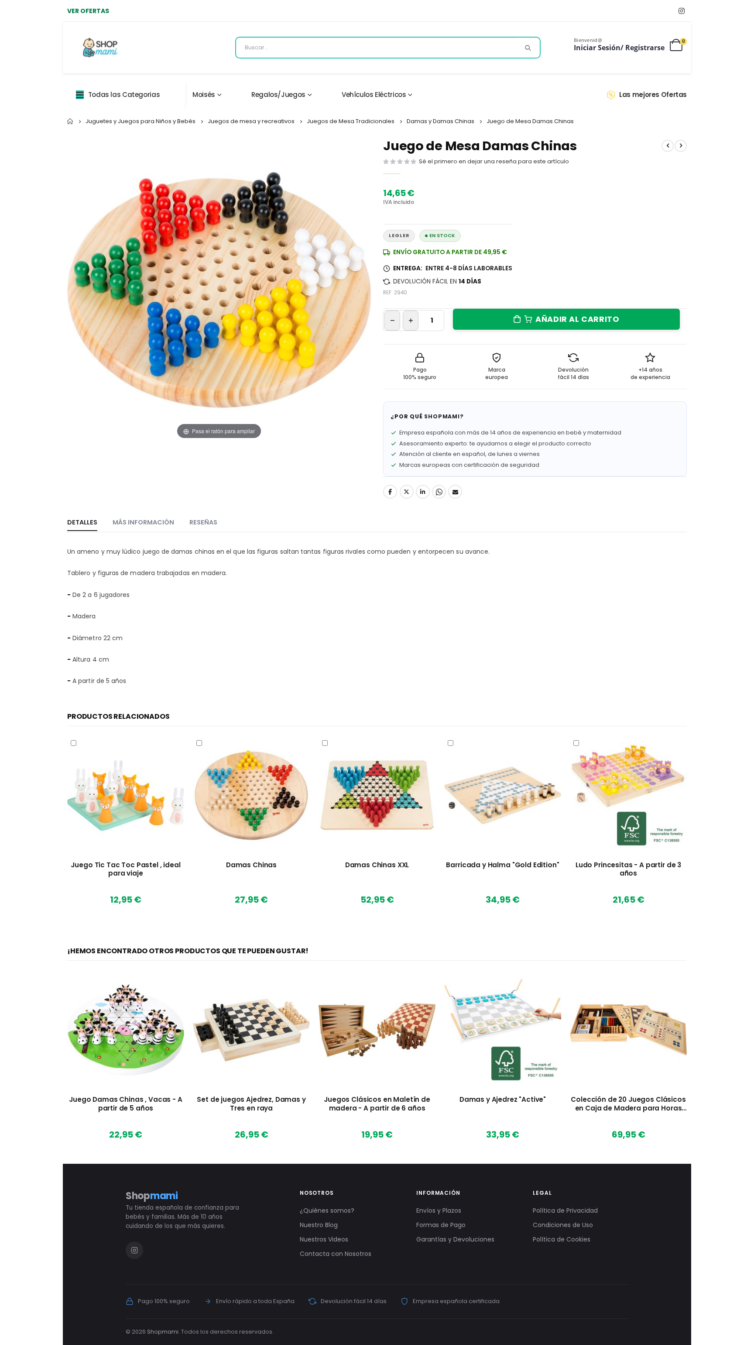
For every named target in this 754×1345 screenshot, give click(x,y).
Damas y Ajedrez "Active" (502, 1099)
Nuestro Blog (319, 1225)
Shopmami (162, 1331)
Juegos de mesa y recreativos (251, 121)
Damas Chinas (251, 865)
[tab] (82, 522)
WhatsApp (439, 492)
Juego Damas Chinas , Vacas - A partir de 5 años (125, 1104)
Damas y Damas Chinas (440, 121)
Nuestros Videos (324, 1239)
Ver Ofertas (88, 11)
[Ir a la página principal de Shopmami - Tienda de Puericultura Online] (100, 47)
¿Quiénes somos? (327, 1210)
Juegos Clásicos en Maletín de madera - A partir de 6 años (377, 1104)
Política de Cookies (561, 1239)
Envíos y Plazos (438, 1210)
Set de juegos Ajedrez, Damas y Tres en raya (251, 1104)
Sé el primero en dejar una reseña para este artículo (494, 161)
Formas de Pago (441, 1225)
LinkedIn (423, 492)
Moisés (203, 94)
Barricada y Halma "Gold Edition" (502, 865)
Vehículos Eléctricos (374, 94)
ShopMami (441, 416)
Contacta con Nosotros (335, 1253)
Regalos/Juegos (278, 94)
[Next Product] (681, 146)
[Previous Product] (667, 146)
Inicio (70, 121)
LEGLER (399, 235)
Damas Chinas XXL (377, 865)
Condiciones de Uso (563, 1225)
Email (455, 492)
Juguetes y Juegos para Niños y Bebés (140, 121)
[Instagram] (681, 10)
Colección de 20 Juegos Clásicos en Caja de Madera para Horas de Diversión (628, 1104)
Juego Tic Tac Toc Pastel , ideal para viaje (125, 869)
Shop (152, 1196)
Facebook (390, 492)
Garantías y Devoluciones (455, 1239)
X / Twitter (407, 492)
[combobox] (388, 48)
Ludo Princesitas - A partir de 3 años (628, 869)
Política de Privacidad (565, 1210)
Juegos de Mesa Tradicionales (350, 121)
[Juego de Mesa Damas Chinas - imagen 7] (244, 468)
